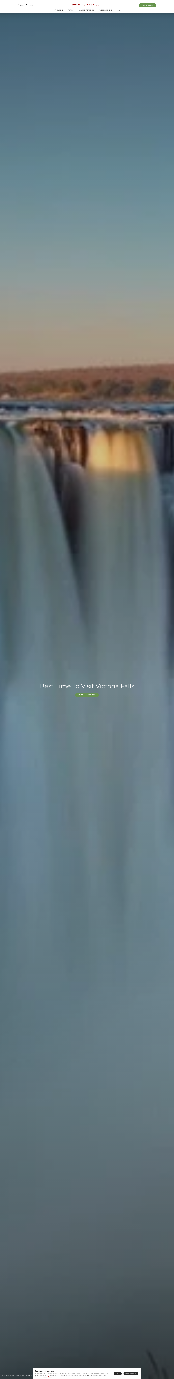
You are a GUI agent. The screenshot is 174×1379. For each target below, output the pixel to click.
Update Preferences (130, 1373)
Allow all (118, 1373)
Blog (119, 10)
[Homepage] (3, 1375)
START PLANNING (147, 5)
